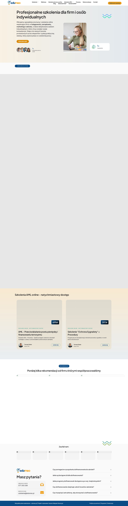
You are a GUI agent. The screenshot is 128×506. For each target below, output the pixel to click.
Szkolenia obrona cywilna (55, 2)
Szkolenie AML (68, 2)
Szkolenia (34, 2)
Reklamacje (110, 503)
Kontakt (95, 2)
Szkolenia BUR (72, 3)
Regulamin (103, 503)
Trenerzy (78, 2)
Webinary (43, 2)
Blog (54, 3)
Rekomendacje (87, 2)
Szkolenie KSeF (62, 3)
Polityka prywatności (94, 503)
